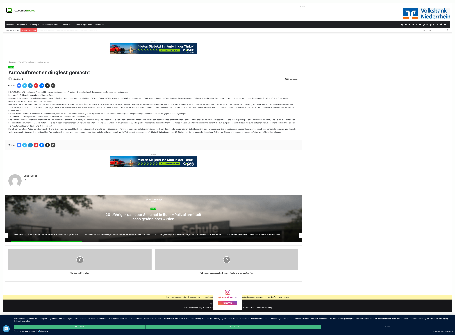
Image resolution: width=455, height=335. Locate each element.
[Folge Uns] (227, 293)
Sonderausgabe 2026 (84, 25)
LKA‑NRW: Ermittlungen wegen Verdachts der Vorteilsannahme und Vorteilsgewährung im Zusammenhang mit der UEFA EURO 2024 (153, 219)
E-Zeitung (33, 25)
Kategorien (21, 25)
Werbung (153, 41)
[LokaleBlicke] (21, 10)
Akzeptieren (233, 327)
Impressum (250, 308)
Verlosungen (99, 25)
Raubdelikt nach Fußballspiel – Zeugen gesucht (55, 30)
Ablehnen (79, 327)
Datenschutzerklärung (264, 308)
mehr (387, 327)
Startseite (10, 25)
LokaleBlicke (17, 79)
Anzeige (302, 6)
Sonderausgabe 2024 (50, 25)
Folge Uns (227, 303)
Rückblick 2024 (67, 25)
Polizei (21, 62)
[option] (153, 218)
